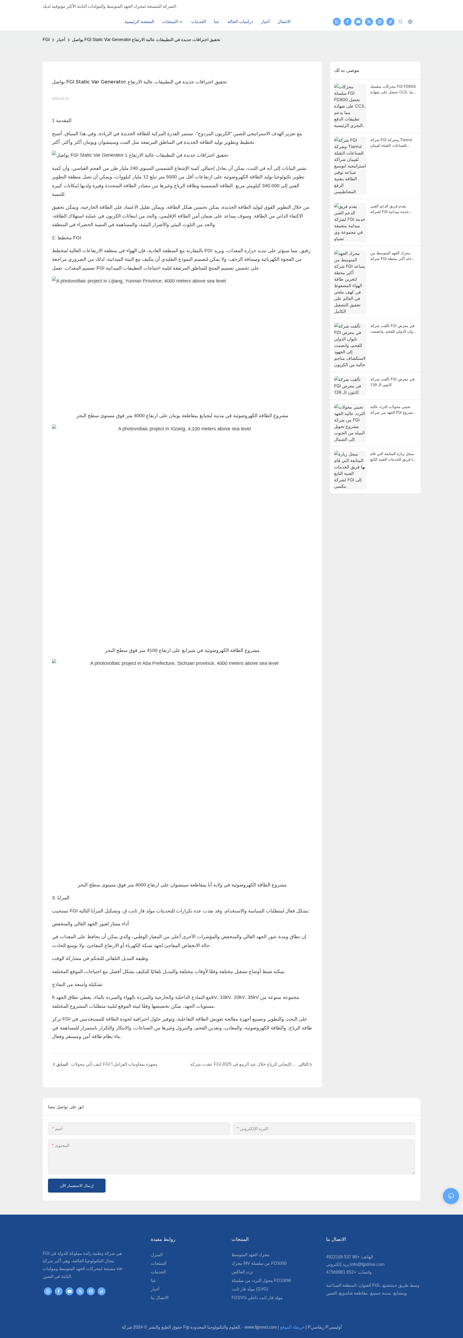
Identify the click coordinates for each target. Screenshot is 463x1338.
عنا (153, 1280)
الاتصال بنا (160, 1297)
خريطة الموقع (293, 1327)
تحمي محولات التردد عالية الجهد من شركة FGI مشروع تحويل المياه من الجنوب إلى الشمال (392, 409)
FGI (46, 39)
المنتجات (158, 1263)
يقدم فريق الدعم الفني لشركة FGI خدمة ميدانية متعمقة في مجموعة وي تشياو (389, 209)
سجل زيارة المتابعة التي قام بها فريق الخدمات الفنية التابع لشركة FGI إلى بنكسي (392, 456)
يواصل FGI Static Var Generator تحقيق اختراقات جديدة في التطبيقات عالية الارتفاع (146, 39)
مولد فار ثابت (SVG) (250, 1289)
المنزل (157, 1254)
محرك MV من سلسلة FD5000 (259, 1263)
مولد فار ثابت (141, 911)
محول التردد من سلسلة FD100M (261, 1280)
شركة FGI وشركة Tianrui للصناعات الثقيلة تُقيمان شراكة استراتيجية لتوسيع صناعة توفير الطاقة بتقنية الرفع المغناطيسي (391, 142)
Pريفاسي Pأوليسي (325, 1327)
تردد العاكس (242, 1272)
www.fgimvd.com (261, 1327)
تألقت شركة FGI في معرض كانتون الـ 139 (392, 382)
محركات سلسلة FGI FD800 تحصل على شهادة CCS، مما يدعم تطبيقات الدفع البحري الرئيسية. (393, 89)
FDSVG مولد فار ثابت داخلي (257, 1297)
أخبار (61, 39)
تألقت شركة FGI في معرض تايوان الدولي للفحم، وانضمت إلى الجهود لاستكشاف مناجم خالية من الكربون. (393, 328)
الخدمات (158, 1272)
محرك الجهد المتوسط (251, 1254)
